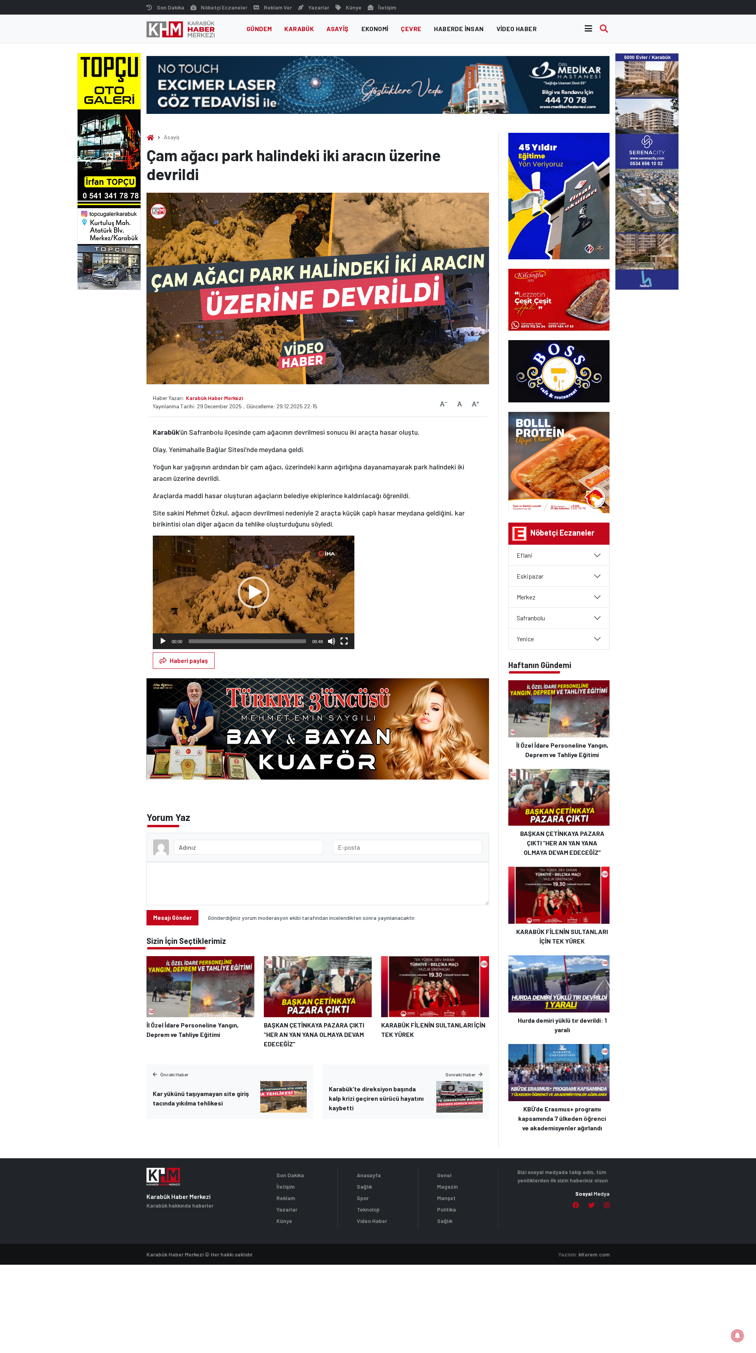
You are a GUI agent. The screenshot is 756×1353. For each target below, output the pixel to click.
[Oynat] (163, 641)
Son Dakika (170, 7)
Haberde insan (459, 28)
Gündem (259, 28)
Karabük (299, 28)
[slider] (247, 641)
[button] (253, 592)
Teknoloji (368, 1209)
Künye (353, 7)
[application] (253, 592)
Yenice (525, 638)
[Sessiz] (331, 641)
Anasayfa (369, 1175)
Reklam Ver (278, 7)
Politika (446, 1209)
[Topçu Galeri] (109, 170)
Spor (363, 1198)
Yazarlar (318, 7)
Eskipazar (530, 576)
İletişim (387, 7)
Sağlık (364, 1186)
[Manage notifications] (737, 1335)
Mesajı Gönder (172, 917)
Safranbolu (531, 618)
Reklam (285, 1198)
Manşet (446, 1198)
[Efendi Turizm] (647, 170)
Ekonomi (375, 28)
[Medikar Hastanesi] (378, 84)
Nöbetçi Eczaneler (224, 7)
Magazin (447, 1186)
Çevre (411, 28)
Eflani (524, 555)
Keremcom (594, 1254)
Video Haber (517, 28)
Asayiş (337, 28)
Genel (444, 1175)
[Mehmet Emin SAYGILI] (317, 733)
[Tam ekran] (344, 641)
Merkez (526, 597)
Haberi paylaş (189, 660)
